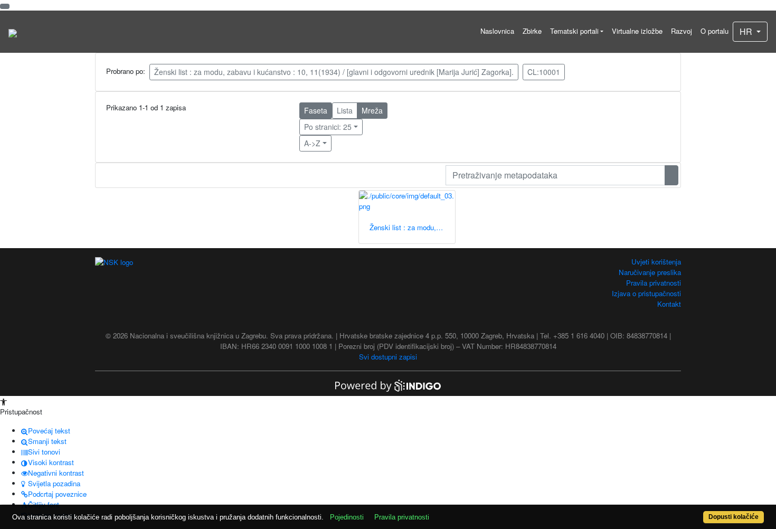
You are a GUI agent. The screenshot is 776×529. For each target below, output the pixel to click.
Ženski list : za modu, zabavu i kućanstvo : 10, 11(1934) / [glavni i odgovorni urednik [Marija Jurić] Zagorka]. (334, 72)
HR (747, 31)
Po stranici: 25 (328, 126)
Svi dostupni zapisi (388, 357)
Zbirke (532, 31)
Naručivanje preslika (650, 272)
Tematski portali (574, 31)
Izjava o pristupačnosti (646, 293)
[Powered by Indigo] (388, 385)
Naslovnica (497, 31)
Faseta (315, 110)
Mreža (372, 110)
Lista (345, 110)
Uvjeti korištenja (656, 262)
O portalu (714, 31)
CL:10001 (543, 72)
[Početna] (12, 31)
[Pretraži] (671, 175)
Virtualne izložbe (637, 31)
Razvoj (681, 31)
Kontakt (669, 304)
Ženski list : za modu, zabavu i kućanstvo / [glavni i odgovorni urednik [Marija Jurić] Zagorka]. (412, 227)
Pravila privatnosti (653, 283)
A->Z (312, 143)
